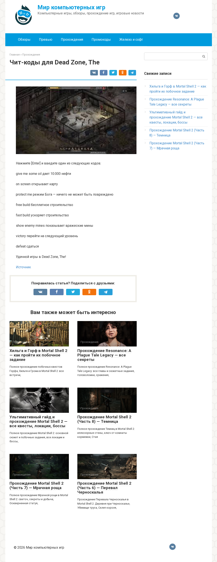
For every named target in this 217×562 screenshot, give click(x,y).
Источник (23, 267)
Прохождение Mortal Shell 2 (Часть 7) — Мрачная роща (37, 485)
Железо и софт (131, 40)
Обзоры (24, 40)
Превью (45, 40)
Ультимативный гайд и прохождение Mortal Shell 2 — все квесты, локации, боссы (38, 421)
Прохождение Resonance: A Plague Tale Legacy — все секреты (104, 355)
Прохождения (72, 40)
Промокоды (101, 40)
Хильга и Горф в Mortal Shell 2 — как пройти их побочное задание (38, 355)
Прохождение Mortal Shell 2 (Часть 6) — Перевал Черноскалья (104, 488)
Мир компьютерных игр (71, 7)
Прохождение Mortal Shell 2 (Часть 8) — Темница (104, 419)
